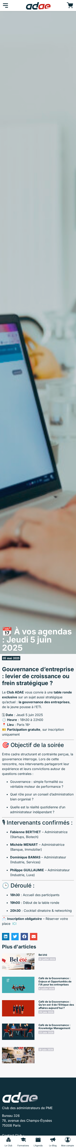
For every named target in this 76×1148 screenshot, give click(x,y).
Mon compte (67, 1145)
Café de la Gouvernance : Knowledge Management (54, 1027)
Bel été (43, 954)
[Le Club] (8, 1140)
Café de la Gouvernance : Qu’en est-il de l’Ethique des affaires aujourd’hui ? (56, 1005)
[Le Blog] (53, 1140)
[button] (5, 936)
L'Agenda (38, 1145)
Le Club (8, 1145)
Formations (23, 1145)
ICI (14, 924)
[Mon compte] (68, 1140)
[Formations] (23, 1140)
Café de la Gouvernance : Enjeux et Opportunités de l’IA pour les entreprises (55, 981)
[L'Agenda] (38, 1140)
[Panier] (69, 5)
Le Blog (53, 1145)
